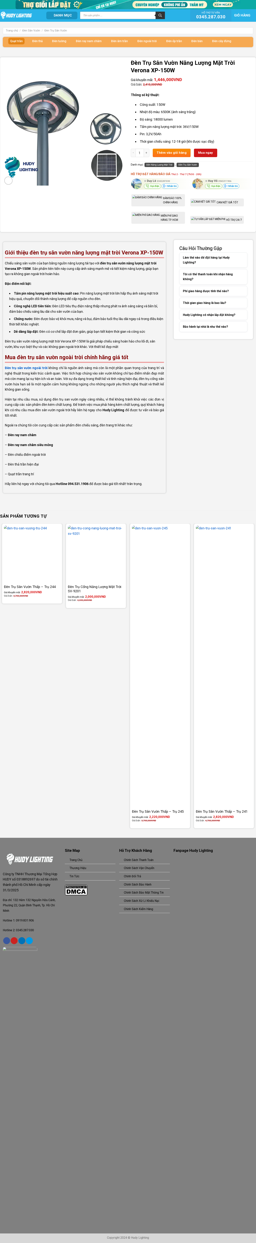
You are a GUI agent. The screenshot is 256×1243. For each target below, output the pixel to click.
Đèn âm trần (119, 41)
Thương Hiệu (78, 868)
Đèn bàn (197, 41)
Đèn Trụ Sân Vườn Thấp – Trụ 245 (158, 811)
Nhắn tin (172, 186)
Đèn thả (37, 41)
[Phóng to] (8, 181)
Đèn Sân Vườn (31, 30)
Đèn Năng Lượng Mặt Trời (159, 164)
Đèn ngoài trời (147, 41)
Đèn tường (59, 41)
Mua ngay (205, 152)
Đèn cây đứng (221, 41)
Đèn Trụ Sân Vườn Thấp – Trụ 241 (222, 811)
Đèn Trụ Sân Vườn (55, 30)
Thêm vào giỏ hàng (171, 152)
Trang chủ (12, 30)
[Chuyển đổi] (239, 260)
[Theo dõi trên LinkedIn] (21, 940)
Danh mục (63, 15)
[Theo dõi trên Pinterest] (14, 940)
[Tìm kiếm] (160, 15)
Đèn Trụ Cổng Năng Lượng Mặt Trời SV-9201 (94, 589)
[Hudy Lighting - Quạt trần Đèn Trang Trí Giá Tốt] (20, 15)
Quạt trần (16, 41)
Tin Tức (74, 876)
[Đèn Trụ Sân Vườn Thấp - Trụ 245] (160, 666)
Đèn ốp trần (174, 41)
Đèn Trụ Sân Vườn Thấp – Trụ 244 (30, 587)
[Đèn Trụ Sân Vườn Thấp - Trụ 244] (32, 554)
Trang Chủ (76, 860)
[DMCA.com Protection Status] (76, 890)
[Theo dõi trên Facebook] (6, 940)
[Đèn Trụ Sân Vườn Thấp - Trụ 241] (224, 666)
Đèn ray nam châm (89, 41)
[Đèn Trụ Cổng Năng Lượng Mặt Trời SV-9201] (96, 554)
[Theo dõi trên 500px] (29, 940)
